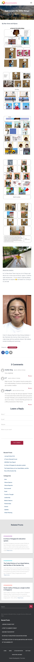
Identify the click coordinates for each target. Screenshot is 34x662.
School (6, 506)
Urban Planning (8, 512)
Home (5, 650)
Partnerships (7, 503)
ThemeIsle (22, 658)
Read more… (10, 550)
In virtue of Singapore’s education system (15, 465)
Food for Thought (8, 494)
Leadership (7, 497)
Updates (6, 509)
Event (5, 491)
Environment (7, 488)
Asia (5, 479)
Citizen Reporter (12, 347)
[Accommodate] (10, 3)
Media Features (8, 500)
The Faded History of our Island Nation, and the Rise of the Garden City (17, 641)
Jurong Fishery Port (9, 456)
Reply (30, 376)
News (10, 650)
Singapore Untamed (17, 654)
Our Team (27, 650)
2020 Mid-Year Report (10, 462)
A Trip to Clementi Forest (10, 459)
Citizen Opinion (8, 482)
